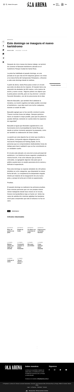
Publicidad (39, 387)
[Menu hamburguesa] (4, 4)
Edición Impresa (15, 211)
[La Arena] (37, 4)
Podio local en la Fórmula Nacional (41, 231)
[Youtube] (66, 370)
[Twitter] (60, 370)
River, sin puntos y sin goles (10, 231)
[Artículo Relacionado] (11, 222)
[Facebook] (49, 370)
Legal (28, 387)
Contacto (45, 387)
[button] (3, 46)
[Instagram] (54, 370)
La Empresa (33, 387)
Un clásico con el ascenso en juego (32, 231)
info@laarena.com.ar (43, 378)
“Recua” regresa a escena (19, 262)
